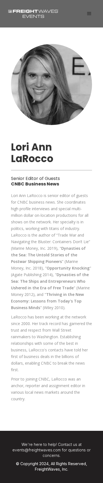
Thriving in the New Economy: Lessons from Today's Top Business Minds (47, 301)
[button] (89, 13)
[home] (32, 11)
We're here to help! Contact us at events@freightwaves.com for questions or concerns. (51, 450)
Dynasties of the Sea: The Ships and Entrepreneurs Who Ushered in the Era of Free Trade (50, 281)
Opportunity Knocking (68, 268)
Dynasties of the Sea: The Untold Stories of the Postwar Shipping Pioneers (48, 255)
